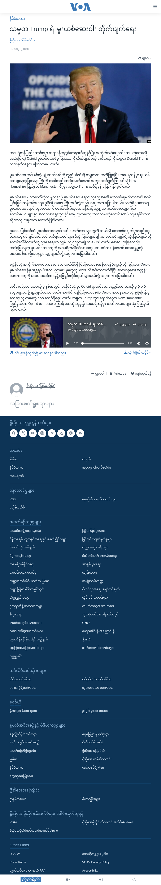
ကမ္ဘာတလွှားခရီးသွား (95, 547)
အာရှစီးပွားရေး (91, 564)
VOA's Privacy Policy (95, 862)
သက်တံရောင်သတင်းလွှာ (98, 647)
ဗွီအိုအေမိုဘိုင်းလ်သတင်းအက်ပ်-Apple (34, 830)
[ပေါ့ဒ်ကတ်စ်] (71, 433)
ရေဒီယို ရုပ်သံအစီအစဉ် (24, 742)
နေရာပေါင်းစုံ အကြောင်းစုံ (98, 631)
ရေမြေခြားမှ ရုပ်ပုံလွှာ (95, 734)
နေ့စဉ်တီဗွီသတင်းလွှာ (23, 734)
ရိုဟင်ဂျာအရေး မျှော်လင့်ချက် (101, 589)
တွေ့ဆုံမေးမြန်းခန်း (21, 776)
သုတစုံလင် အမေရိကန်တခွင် (100, 614)
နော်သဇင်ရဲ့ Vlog (93, 767)
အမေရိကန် (17, 476)
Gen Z (86, 622)
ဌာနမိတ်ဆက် (18, 799)
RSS (13, 499)
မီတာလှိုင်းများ (91, 799)
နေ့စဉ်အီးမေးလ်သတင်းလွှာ (99, 499)
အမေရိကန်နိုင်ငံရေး (22, 564)
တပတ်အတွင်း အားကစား (26, 622)
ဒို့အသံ (86, 639)
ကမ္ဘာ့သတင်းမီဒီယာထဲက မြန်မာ (29, 581)
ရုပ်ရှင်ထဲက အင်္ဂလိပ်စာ (96, 679)
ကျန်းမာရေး (89, 572)
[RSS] (61, 433)
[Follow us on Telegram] (52, 433)
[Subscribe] (80, 433)
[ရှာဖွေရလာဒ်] (134, 879)
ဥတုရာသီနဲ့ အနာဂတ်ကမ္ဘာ (26, 606)
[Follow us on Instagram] (42, 433)
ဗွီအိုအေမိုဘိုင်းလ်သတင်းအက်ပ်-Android (107, 822)
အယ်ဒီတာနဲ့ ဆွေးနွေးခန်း (25, 530)
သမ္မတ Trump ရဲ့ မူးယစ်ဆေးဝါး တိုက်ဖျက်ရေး (101, 324)
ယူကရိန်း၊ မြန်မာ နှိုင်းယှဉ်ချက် (29, 639)
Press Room (18, 862)
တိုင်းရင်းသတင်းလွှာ (95, 597)
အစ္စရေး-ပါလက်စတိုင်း (96, 467)
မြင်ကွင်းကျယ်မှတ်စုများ (97, 539)
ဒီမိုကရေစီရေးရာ (20, 555)
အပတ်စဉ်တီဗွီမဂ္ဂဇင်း (23, 751)
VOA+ (13, 822)
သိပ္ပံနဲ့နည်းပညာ (19, 597)
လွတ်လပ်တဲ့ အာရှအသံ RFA (27, 870)
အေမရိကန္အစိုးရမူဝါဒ (95, 854)
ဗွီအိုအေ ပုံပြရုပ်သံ (93, 751)
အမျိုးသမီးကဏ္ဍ (92, 581)
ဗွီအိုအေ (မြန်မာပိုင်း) (22, 40)
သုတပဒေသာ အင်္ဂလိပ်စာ (97, 687)
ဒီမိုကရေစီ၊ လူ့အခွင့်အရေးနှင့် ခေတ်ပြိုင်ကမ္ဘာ (38, 539)
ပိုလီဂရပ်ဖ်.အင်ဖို (92, 742)
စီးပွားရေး (16, 614)
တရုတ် (86, 459)
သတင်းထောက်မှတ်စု (23, 572)
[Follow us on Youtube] (33, 433)
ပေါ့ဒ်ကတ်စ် (17, 507)
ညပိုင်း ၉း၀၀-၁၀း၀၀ (95, 711)
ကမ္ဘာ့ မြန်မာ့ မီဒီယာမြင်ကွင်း (27, 589)
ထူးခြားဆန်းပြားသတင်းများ (27, 647)
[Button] (144, 58)
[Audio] (101, 879)
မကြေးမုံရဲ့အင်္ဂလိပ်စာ (23, 687)
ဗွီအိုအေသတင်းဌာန (83, 329)
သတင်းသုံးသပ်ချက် (22, 547)
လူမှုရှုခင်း (16, 656)
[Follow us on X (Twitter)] (23, 433)
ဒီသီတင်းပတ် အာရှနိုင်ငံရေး (99, 555)
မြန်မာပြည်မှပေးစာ (93, 530)
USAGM (15, 854)
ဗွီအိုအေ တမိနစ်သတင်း (97, 759)
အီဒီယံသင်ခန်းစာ (20, 679)
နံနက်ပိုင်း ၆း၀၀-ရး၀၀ (23, 711)
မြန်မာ (13, 459)
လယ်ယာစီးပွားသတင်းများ (26, 631)
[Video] (68, 879)
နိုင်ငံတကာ (17, 18)
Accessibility (90, 870)
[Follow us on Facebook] (14, 433)
